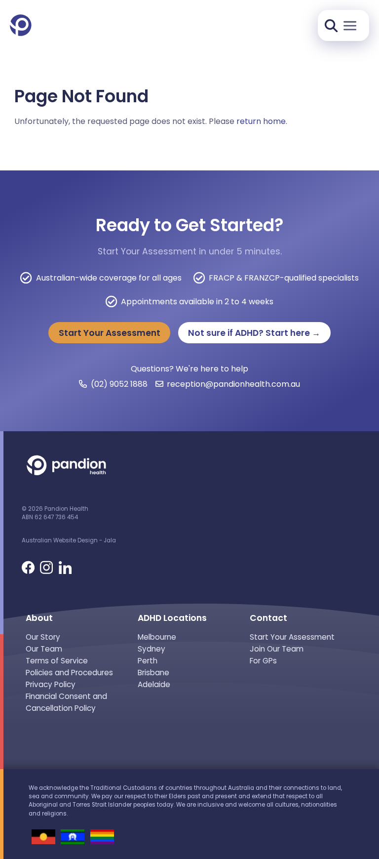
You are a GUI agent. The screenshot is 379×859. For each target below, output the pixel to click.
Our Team (44, 649)
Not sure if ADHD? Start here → (254, 333)
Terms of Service (57, 660)
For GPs (263, 660)
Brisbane (153, 672)
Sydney (151, 649)
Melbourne (157, 637)
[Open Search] (331, 25)
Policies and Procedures (69, 672)
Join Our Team (276, 649)
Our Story (43, 637)
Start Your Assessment (109, 333)
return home (261, 121)
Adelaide (154, 684)
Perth (147, 660)
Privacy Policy (51, 684)
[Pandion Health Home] (21, 25)
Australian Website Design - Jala (69, 540)
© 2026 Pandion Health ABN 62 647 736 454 (55, 513)
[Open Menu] (350, 26)
